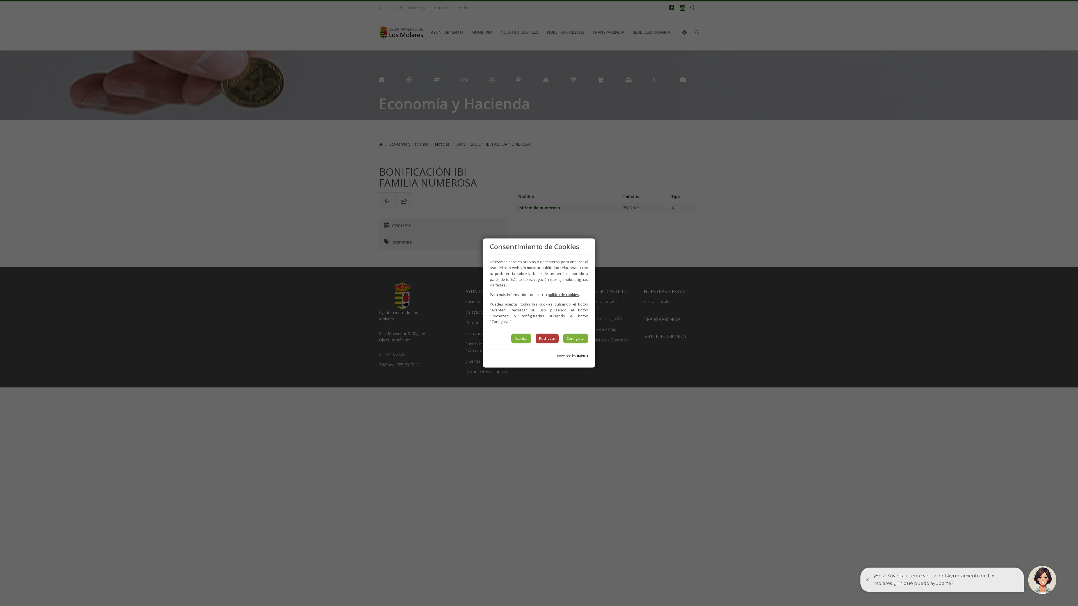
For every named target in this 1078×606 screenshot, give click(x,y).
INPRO (582, 356)
